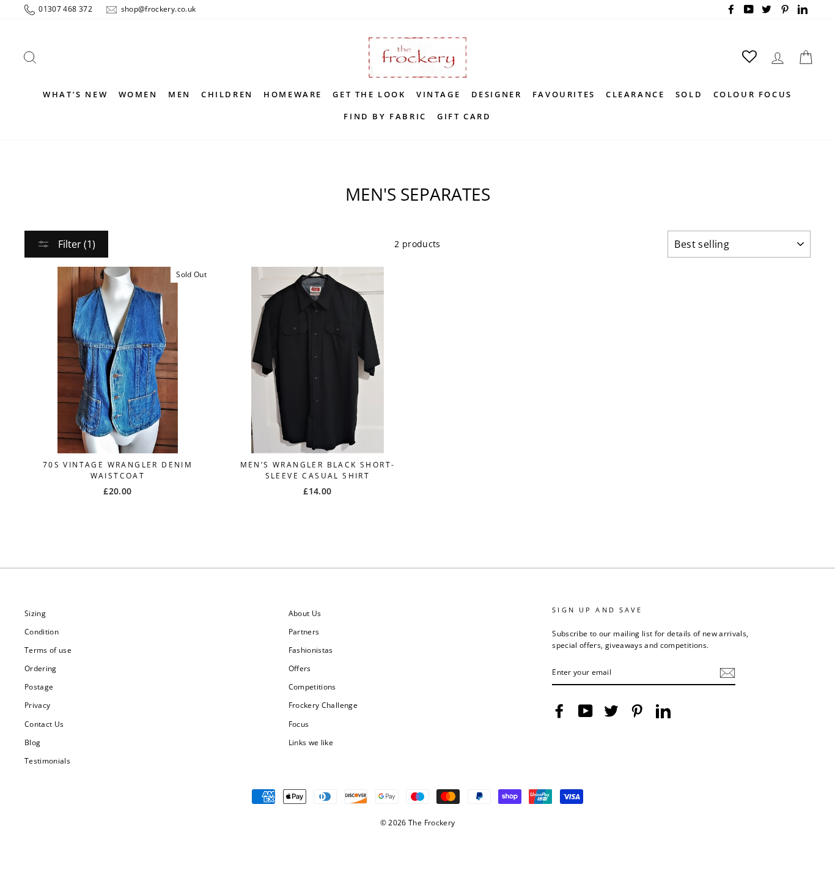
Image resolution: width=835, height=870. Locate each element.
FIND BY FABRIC (385, 116)
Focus (299, 724)
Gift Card (464, 116)
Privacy (37, 705)
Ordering (40, 668)
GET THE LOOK (369, 94)
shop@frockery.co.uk (157, 8)
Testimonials (47, 760)
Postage (38, 686)
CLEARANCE (635, 94)
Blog (32, 742)
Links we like (311, 742)
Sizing (35, 613)
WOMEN (138, 94)
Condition (41, 631)
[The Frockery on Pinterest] (637, 711)
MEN (179, 94)
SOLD (688, 94)
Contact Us (44, 724)
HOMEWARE (292, 94)
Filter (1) (75, 244)
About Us (305, 613)
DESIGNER (496, 94)
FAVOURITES (563, 94)
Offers (300, 668)
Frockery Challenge (323, 705)
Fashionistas (311, 650)
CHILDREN (227, 94)
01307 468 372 (64, 8)
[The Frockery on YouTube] (585, 711)
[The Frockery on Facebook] (559, 711)
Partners (304, 631)
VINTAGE (438, 94)
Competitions (312, 686)
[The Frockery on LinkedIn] (663, 711)
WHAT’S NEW (75, 94)
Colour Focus (752, 94)
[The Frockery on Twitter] (611, 711)
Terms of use (48, 650)
